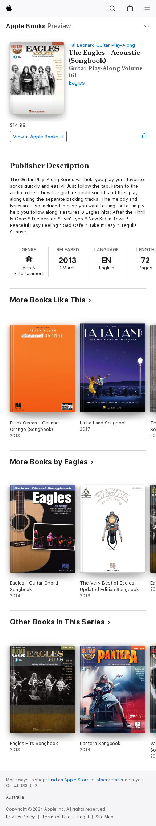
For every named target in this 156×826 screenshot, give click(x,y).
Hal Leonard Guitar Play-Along (102, 45)
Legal (83, 816)
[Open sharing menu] (144, 136)
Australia (15, 797)
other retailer (110, 779)
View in (35, 136)
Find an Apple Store (69, 779)
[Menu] (147, 8)
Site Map (104, 816)
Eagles (77, 83)
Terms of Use (56, 816)
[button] (112, 8)
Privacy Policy (20, 816)
